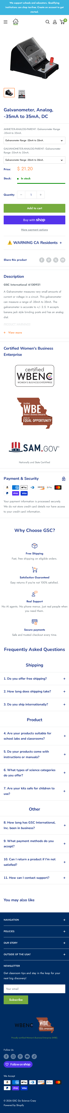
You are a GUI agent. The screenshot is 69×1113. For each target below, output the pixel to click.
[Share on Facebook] (41, 260)
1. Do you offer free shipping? (25, 679)
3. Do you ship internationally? (26, 704)
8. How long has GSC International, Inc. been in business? (29, 825)
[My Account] (55, 22)
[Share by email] (62, 260)
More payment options (34, 230)
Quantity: (9, 195)
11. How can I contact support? (26, 878)
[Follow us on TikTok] (34, 1056)
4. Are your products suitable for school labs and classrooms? (27, 736)
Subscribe (16, 1000)
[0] (62, 22)
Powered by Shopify (14, 1105)
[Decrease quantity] (21, 195)
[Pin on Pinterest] (48, 260)
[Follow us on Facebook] (6, 1056)
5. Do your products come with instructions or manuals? (26, 754)
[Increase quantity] (41, 195)
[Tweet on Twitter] (55, 260)
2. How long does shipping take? (27, 691)
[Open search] (48, 22)
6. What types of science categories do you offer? (29, 773)
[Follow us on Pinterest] (20, 1056)
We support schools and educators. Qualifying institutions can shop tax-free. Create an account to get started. (34, 7)
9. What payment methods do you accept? (29, 844)
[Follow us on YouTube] (27, 1056)
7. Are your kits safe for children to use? (29, 791)
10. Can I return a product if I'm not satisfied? (30, 862)
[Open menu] (5, 21)
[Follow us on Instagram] (13, 1056)
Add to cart (34, 208)
